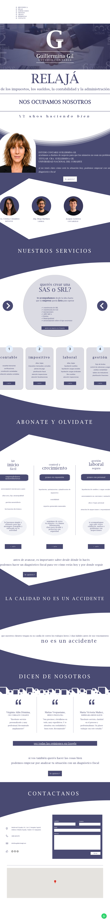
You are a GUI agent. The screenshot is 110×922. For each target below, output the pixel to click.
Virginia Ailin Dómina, (18, 712)
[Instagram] (18, 851)
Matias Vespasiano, (55, 712)
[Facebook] (15, 851)
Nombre (81, 821)
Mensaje (56, 833)
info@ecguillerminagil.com (18, 843)
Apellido (56, 821)
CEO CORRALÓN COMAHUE (18, 715)
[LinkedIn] (12, 851)
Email (55, 827)
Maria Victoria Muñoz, (92, 712)
